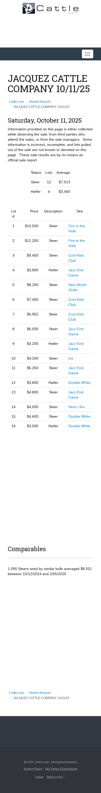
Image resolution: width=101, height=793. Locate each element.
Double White (79, 382)
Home (39, 777)
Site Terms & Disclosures (61, 769)
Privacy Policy (33, 769)
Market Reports (40, 102)
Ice (70, 358)
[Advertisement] (50, 486)
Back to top (55, 777)
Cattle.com (16, 102)
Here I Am (76, 407)
